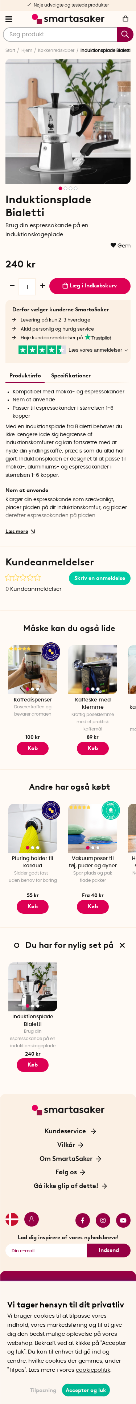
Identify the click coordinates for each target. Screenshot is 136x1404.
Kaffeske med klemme (93, 703)
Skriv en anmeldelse (99, 578)
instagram (100, 1220)
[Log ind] (28, 1220)
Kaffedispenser (33, 700)
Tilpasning (43, 1390)
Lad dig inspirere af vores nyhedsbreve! (68, 1237)
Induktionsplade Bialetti (32, 1020)
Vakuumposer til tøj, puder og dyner (93, 862)
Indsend (109, 1250)
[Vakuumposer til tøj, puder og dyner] (92, 828)
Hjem (26, 50)
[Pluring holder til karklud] (32, 828)
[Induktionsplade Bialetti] (32, 986)
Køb (33, 748)
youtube (120, 1220)
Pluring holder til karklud (32, 862)
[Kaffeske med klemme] (92, 669)
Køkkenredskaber (56, 50)
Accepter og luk (86, 1390)
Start (10, 50)
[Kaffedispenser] (32, 669)
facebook (80, 1220)
